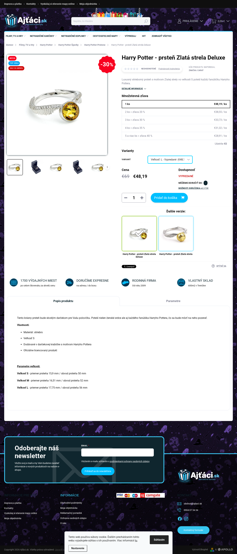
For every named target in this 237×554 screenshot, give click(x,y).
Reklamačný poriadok (71, 513)
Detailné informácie (132, 88)
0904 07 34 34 (191, 510)
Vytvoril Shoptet (200, 549)
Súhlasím (159, 539)
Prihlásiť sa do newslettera (98, 471)
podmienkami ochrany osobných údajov (130, 461)
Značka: (196, 70)
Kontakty (31, 4)
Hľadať (146, 21)
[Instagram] (186, 518)
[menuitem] (16, 36)
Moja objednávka (88, 4)
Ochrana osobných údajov (73, 518)
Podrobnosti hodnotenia (169, 69)
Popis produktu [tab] (63, 301)
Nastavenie (77, 548)
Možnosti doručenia (193, 188)
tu (136, 540)
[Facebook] (179, 518)
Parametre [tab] (173, 301)
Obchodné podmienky (71, 503)
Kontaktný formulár (193, 530)
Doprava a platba (13, 4)
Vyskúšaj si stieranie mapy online (57, 4)
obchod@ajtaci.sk (193, 503)
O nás (63, 523)
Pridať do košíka (165, 198)
